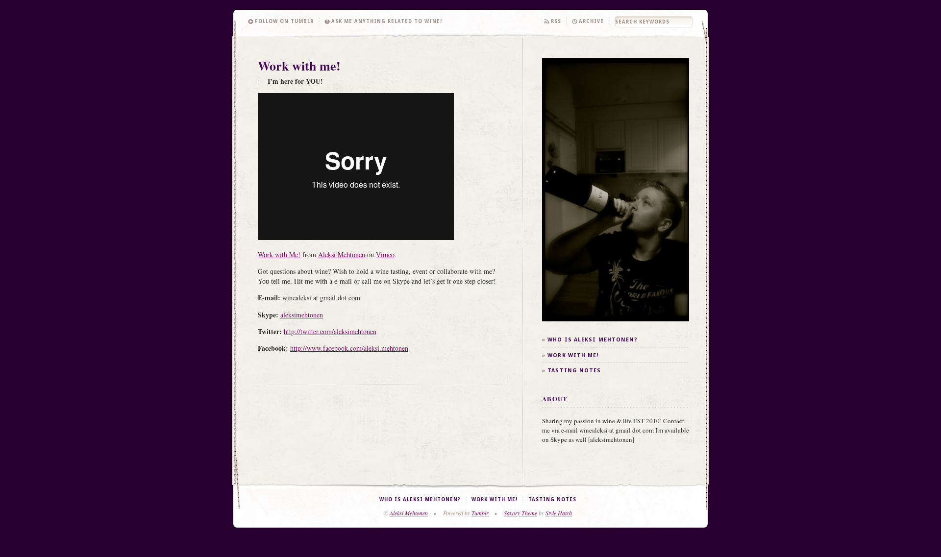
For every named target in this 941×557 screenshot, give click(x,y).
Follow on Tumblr (284, 21)
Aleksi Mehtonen (341, 254)
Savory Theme (520, 513)
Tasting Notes (574, 370)
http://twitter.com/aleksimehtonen (330, 331)
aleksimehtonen (301, 314)
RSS (556, 21)
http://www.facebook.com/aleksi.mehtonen (349, 348)
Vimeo (385, 254)
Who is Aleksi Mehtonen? (592, 340)
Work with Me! (279, 254)
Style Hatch (558, 513)
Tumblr (480, 513)
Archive (591, 21)
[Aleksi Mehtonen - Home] (615, 316)
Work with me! (299, 65)
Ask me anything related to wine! (386, 21)
